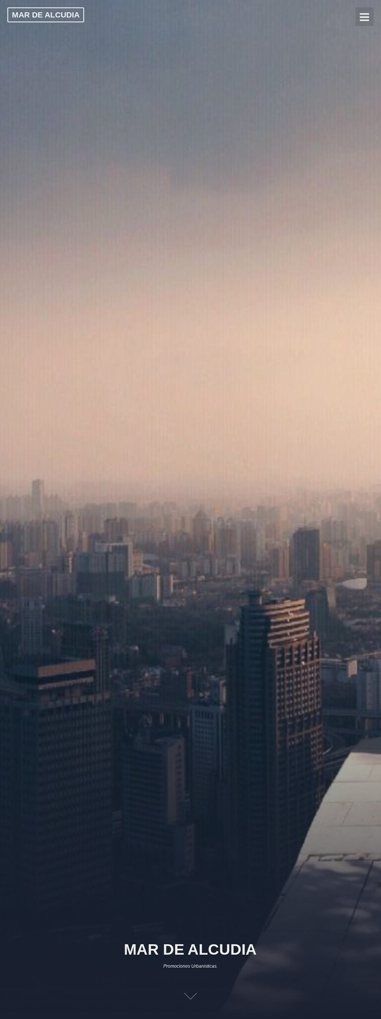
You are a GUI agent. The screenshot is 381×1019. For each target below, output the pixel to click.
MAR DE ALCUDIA (46, 14)
